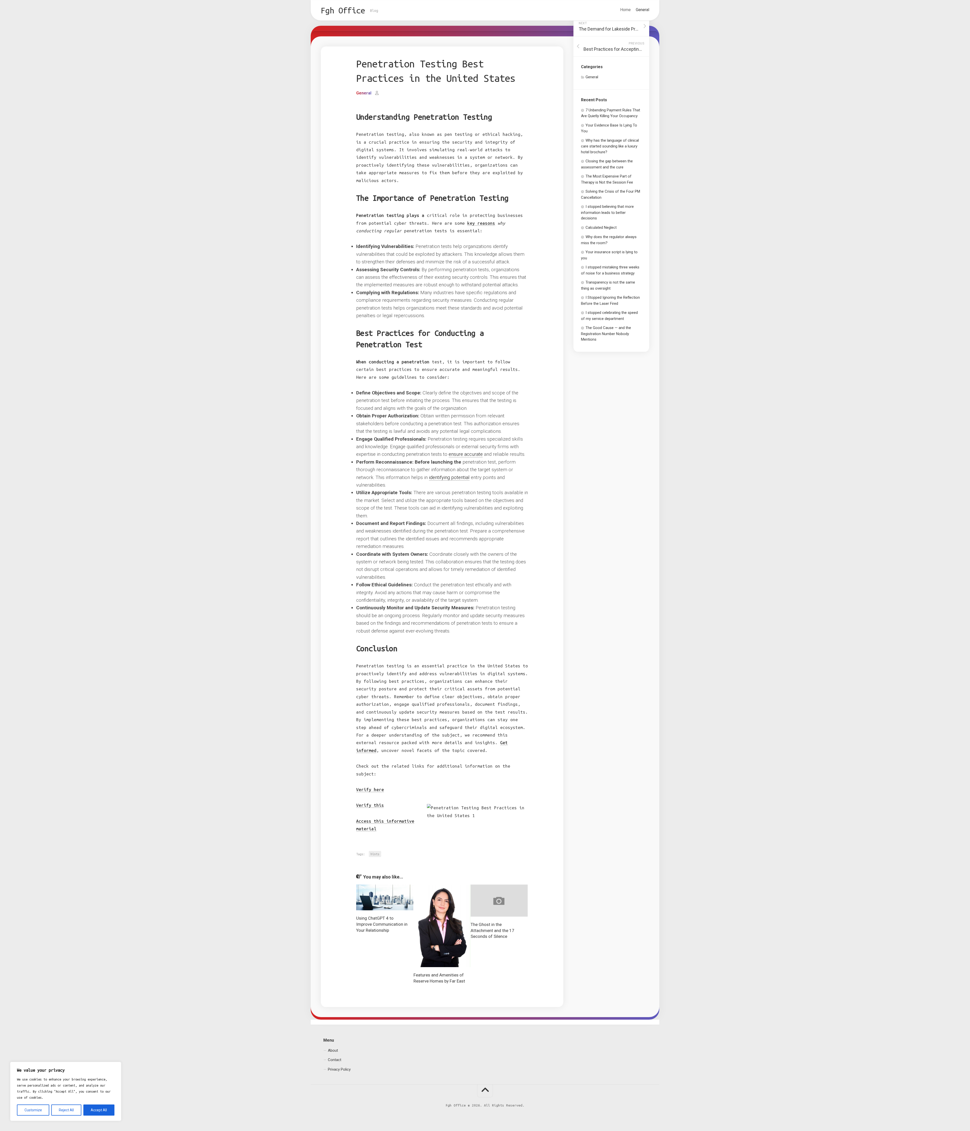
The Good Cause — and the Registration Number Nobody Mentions (606, 333)
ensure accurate (466, 454)
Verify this (370, 805)
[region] (65, 1091)
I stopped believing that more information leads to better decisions (607, 212)
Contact (334, 1060)
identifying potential (449, 477)
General (642, 9)
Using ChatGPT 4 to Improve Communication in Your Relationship (381, 924)
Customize (33, 1110)
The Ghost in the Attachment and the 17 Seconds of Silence (492, 930)
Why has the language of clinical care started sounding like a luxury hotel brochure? (610, 146)
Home (625, 9)
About (333, 1050)
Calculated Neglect (601, 227)
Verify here (370, 789)
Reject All (66, 1110)
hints (375, 854)
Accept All (99, 1110)
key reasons (481, 223)
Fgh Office (343, 10)
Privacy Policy (339, 1069)
